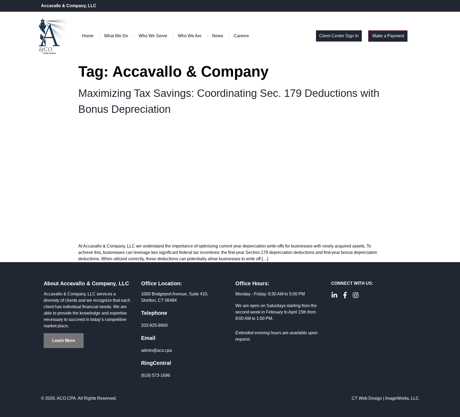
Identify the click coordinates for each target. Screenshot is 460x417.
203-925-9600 (154, 325)
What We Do (116, 36)
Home (87, 36)
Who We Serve (153, 36)
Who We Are (190, 36)
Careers (241, 36)
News (217, 36)
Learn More (63, 340)
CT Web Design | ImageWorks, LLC (385, 398)
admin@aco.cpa (156, 350)
